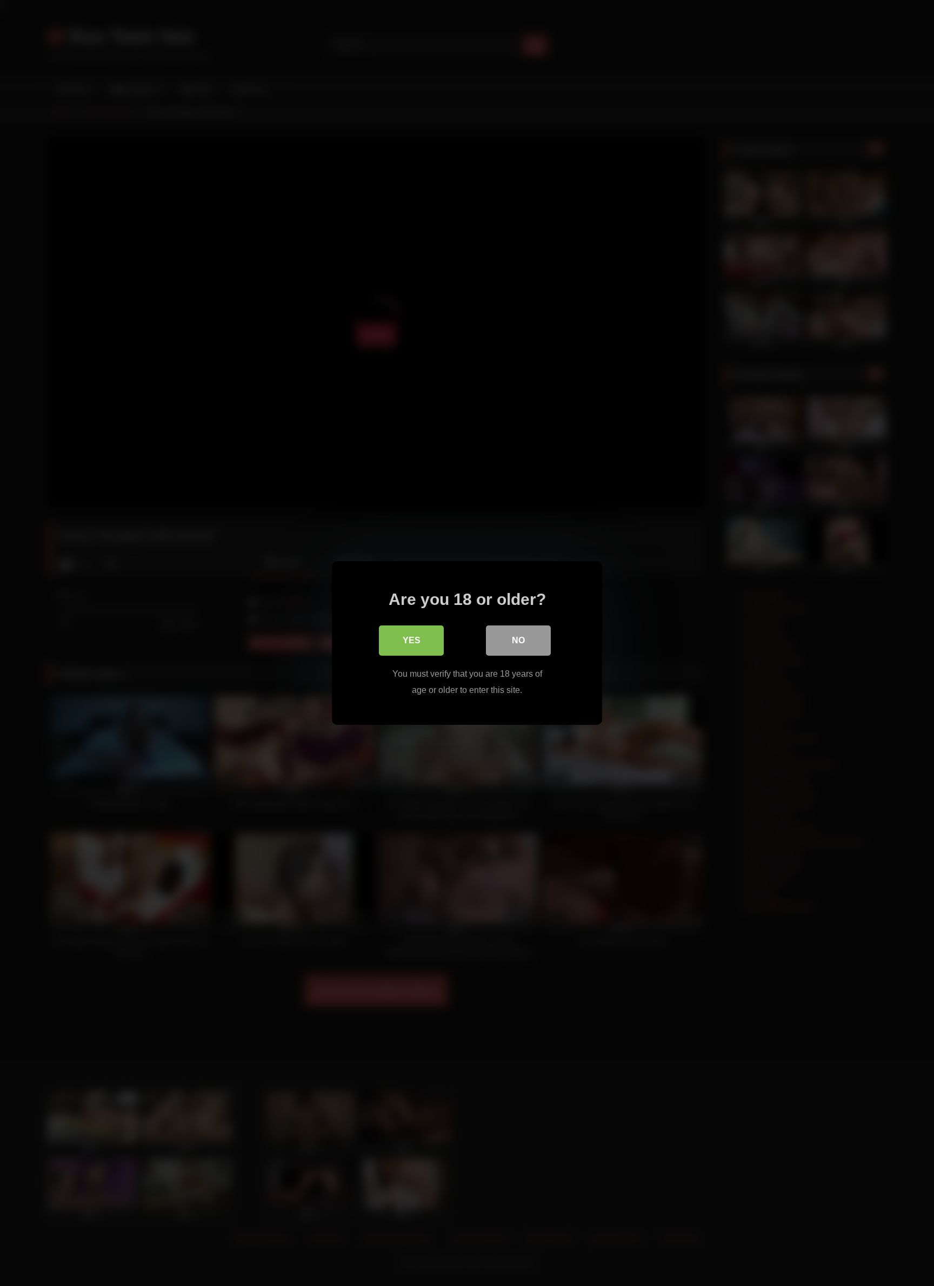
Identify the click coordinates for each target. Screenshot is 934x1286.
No (518, 640)
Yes (412, 640)
